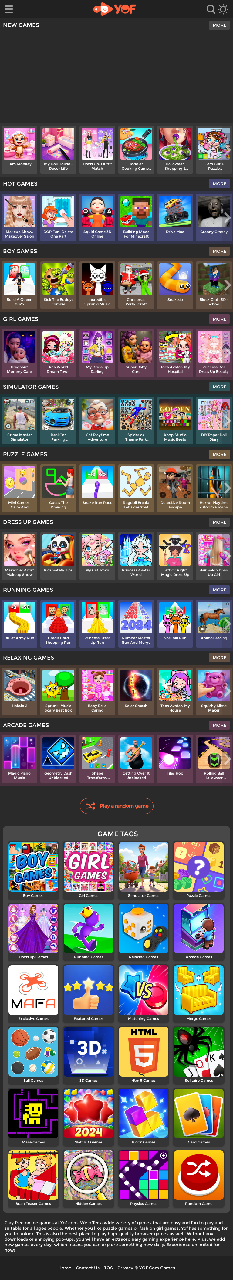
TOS (108, 1268)
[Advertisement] (116, 77)
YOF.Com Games (157, 1268)
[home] (115, 9)
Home (64, 1268)
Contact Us (88, 1268)
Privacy (125, 1268)
